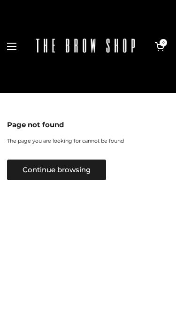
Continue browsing (57, 170)
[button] (159, 46)
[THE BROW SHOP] (85, 46)
